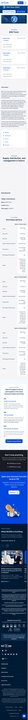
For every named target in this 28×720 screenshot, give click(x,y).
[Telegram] (13, 654)
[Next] (7, 545)
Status (19, 710)
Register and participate (14, 441)
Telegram (7, 145)
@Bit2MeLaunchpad (15, 463)
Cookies (21, 707)
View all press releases (7, 540)
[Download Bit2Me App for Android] (6, 650)
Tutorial (7, 138)
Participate (22, 11)
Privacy (16, 707)
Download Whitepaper (9, 11)
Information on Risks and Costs (16, 613)
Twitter (6, 142)
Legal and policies (9, 707)
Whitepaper (8, 135)
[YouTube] (8, 654)
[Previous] (3, 545)
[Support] (24, 716)
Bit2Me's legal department (9, 694)
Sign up (21, 3)
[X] (2, 654)
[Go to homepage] (4, 3)
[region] (14, 566)
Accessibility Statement (14, 713)
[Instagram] (11, 654)
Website (7, 132)
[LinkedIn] (16, 654)
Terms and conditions (9, 595)
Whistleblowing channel (12, 710)
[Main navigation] (25, 3)
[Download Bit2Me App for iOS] (2, 650)
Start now (13, 492)
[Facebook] (5, 654)
